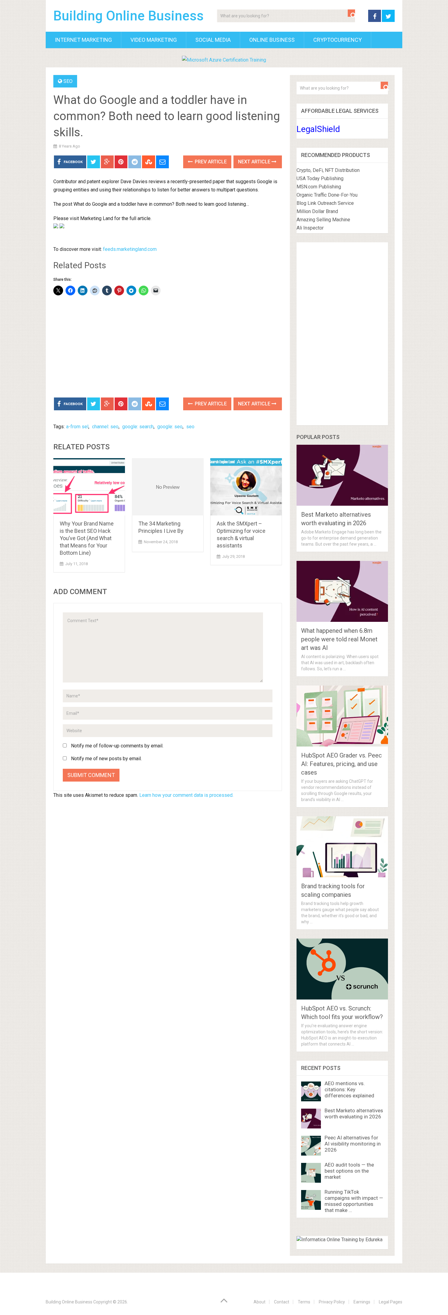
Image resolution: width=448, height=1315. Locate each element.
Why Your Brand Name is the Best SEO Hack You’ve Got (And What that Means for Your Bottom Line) (87, 538)
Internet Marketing (83, 40)
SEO (68, 81)
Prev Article (210, 162)
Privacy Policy (332, 1301)
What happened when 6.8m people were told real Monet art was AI (339, 639)
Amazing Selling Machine (323, 220)
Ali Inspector (310, 228)
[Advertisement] (167, 347)
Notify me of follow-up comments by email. (117, 746)
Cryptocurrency (337, 40)
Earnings (362, 1301)
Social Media (213, 40)
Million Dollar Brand (317, 211)
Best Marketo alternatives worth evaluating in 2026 (354, 1113)
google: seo (170, 426)
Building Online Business (128, 16)
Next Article (255, 162)
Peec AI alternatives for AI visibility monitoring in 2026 (353, 1144)
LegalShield (318, 129)
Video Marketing (153, 40)
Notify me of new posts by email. (106, 758)
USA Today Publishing (320, 178)
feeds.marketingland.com (130, 249)
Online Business (272, 40)
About (259, 1301)
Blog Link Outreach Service (325, 203)
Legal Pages (390, 1301)
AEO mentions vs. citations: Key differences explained (349, 1089)
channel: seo (105, 426)
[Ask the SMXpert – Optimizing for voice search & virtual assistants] (246, 487)
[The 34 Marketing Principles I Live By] (168, 487)
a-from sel (77, 426)
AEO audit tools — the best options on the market (349, 1171)
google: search (138, 426)
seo (190, 426)
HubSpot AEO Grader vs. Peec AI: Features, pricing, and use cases (341, 764)
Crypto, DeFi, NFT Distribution (328, 170)
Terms (304, 1301)
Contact (281, 1301)
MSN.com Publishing (319, 187)
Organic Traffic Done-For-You (327, 195)
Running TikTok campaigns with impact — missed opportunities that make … (354, 1201)
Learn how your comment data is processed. (186, 795)
